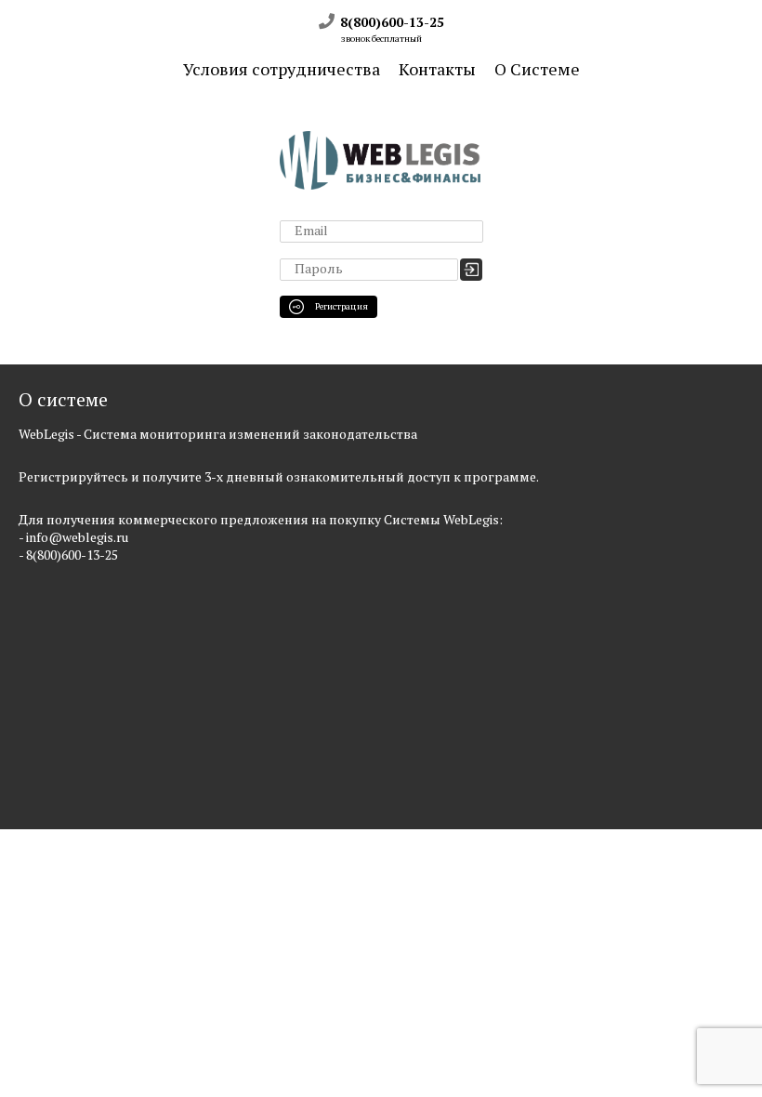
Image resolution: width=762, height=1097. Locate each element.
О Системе (537, 69)
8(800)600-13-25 (390, 22)
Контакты (437, 69)
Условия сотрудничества (281, 69)
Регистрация (340, 306)
